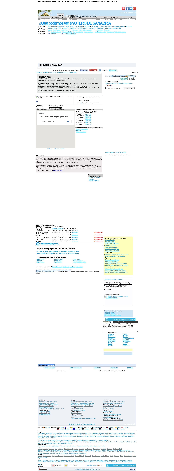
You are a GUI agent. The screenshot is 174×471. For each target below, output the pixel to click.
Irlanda (126, 433)
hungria (97, 435)
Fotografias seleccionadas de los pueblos (116, 272)
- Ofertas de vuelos (109, 312)
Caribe (122, 17)
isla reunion (59, 453)
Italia (122, 433)
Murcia (125, 344)
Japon (39, 460)
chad (56, 449)
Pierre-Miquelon (94, 440)
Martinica (40, 443)
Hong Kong (45, 460)
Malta (133, 435)
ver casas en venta (56, 32)
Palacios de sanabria (82, 129)
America (89, 17)
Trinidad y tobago (77, 442)
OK (68, 121)
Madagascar (82, 453)
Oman (95, 446)
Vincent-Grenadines (83, 440)
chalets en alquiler (73, 253)
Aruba (75, 440)
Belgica (111, 433)
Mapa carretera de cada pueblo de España (82, 403)
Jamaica (44, 442)
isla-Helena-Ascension (49, 453)
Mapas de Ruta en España (112, 260)
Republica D (111, 427)
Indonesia (61, 461)
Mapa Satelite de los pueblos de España (116, 263)
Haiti (135, 442)
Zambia (127, 450)
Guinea (76, 449)
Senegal (60, 449)
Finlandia (76, 435)
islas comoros (130, 451)
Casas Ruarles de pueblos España (48, 404)
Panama (113, 429)
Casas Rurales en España (112, 249)
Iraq (70, 446)
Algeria (71, 449)
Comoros (122, 451)
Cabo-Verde (96, 449)
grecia (86, 435)
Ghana (116, 450)
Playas (108, 19)
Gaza (91, 446)
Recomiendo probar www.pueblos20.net (115, 286)
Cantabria (110, 338)
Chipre (46, 435)
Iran (67, 446)
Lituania (55, 433)
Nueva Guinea (47, 456)
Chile (68, 427)
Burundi (109, 451)
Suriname (59, 440)
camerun (51, 449)
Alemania (95, 433)
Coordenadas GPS (70, 33)
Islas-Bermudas (97, 442)
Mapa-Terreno (91, 28)
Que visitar (87, 26)
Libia (118, 451)
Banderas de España (44, 413)
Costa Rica (126, 427)
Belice (53, 440)
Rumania (78, 433)
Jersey (47, 437)
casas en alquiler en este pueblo (58, 251)
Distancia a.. (100, 28)
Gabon (92, 450)
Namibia (81, 450)
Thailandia (52, 460)
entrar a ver (88, 114)
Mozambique (74, 450)
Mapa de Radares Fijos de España (112, 406)
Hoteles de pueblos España (46, 403)
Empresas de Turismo (77, 415)
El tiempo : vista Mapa (77, 408)
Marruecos (121, 450)
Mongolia (86, 460)
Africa (130, 17)
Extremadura (126, 341)
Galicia (110, 342)
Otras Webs (100, 30)
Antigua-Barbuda (87, 442)
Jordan (63, 446)
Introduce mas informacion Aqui (45, 271)
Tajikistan (92, 461)
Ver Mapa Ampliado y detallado (56, 149)
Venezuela (89, 427)
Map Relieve (108, 28)
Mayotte (40, 453)
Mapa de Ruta (117, 28)
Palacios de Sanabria (90, 112)
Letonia (74, 436)
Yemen (68, 450)
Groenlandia (53, 436)
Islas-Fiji (40, 457)
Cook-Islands (128, 456)
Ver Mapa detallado (57, 228)
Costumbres (116, 26)
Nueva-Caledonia (69, 456)
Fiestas (102, 26)
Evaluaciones (114, 367)
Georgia (46, 436)
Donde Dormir (69, 26)
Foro (80, 30)
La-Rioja (125, 342)
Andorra (128, 435)
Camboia (67, 461)
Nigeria (61, 451)
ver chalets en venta (100, 32)
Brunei (99, 446)
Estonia (71, 435)
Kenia (65, 451)
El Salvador (122, 429)
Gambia (97, 450)
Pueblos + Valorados (76, 367)
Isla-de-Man (124, 436)
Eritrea (104, 451)
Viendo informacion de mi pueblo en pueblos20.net (118, 284)
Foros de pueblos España (46, 407)
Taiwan (70, 460)
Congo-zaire (109, 450)
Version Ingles (58, 465)
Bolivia (119, 427)
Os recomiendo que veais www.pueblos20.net (116, 282)
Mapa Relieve (40, 262)
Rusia (69, 436)
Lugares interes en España (112, 250)
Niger (56, 451)
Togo (63, 450)
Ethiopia (102, 450)
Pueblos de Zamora (55, 72)
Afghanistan (100, 460)
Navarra (110, 345)
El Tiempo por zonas (111, 297)
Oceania (105, 17)
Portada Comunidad (49, 367)
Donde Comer (60, 26)
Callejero (79, 19)
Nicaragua (78, 429)
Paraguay (86, 429)
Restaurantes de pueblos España (48, 401)
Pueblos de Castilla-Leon (69, 72)
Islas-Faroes (41, 437)
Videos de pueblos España (46, 406)
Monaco (61, 433)
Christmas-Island (101, 461)
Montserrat (64, 443)
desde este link (57, 170)
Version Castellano (72, 465)
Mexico (62, 427)
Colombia (75, 427)
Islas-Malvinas (48, 443)
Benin (114, 451)
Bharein (74, 446)
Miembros (130, 367)
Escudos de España (44, 411)
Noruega (66, 433)
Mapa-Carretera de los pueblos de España (116, 265)
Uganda (59, 450)
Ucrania (123, 435)
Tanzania (53, 450)
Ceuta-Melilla (111, 341)
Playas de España (110, 240)
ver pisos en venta (78, 32)
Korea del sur (113, 460)
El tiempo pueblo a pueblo (78, 410)
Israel (83, 446)
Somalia (66, 449)
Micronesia (88, 456)
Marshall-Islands (79, 456)
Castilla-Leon (111, 339)
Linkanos (106, 30)
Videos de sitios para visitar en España (115, 270)
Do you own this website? (47, 121)
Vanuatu (116, 456)
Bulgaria (131, 433)
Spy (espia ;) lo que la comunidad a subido (116, 254)
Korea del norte (122, 460)
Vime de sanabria (81, 132)
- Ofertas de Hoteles (109, 313)
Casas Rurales (79, 26)
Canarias (125, 337)
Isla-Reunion (88, 451)
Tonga (45, 457)
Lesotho (104, 449)
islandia (112, 436)
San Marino (85, 433)
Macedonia (80, 436)
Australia (40, 456)
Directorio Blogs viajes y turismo (112, 414)
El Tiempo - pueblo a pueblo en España (117, 296)
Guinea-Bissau (97, 451)
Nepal (72, 461)
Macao (113, 461)
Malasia (129, 460)
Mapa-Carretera (81, 28)
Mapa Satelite (72, 28)
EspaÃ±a (47, 427)
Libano (79, 446)
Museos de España (110, 241)
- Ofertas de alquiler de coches (112, 315)
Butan (57, 460)
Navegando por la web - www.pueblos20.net (116, 285)
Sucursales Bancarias (128, 19)
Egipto (70, 451)
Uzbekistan (93, 460)
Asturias (110, 335)
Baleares (125, 335)
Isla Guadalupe (104, 440)
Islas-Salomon (96, 456)
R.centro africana (49, 451)
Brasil (49, 440)
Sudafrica (109, 449)
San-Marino (93, 436)
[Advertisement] (87, 48)
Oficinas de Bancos (76, 413)
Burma (108, 461)
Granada (105, 442)
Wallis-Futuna (105, 456)
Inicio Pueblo (51, 26)
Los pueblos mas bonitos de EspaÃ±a (51, 19)
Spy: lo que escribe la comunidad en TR (114, 401)
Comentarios (97, 367)
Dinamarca (58, 435)
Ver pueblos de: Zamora (55, 107)
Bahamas (50, 442)
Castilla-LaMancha (128, 338)
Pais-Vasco (126, 345)
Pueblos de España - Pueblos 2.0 (45, 68)
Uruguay (95, 429)
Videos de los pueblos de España (114, 269)
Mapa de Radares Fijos (79, 262)
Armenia (99, 436)
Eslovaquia (65, 435)
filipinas (106, 460)
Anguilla (70, 443)
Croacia (51, 435)
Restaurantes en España (111, 247)
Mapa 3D (50, 28)
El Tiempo (129, 26)
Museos (102, 19)
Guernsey (52, 437)
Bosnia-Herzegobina (114, 435)
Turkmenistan (79, 461)
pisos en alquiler (88, 32)
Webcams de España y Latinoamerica (115, 256)
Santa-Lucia (56, 443)
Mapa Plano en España (111, 261)
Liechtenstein (48, 433)
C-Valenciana (111, 337)
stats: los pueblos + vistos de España (113, 403)
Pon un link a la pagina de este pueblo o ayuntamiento (67, 267)
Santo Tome (81, 451)
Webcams (53, 33)
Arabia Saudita (46, 446)
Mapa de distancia (78, 260)
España (64, 17)
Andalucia (111, 334)
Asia (97, 17)
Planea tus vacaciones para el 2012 (113, 420)
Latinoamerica (73, 17)
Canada (44, 440)
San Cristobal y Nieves (126, 442)
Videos (50, 30)
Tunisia (66, 453)
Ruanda (81, 449)
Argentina (97, 427)
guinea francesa (73, 453)
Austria (106, 433)
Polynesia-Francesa (57, 456)
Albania (101, 433)
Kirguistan (86, 461)
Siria (87, 446)
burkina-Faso (88, 449)
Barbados (56, 442)
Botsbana (45, 449)
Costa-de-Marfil (117, 449)
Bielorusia (40, 436)
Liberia (39, 450)
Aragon (125, 334)
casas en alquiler (67, 32)
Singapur (75, 460)
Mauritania (41, 451)
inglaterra (117, 433)
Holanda (91, 435)
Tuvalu (111, 456)
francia (82, 435)
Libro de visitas (87, 30)
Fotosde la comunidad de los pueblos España (51, 408)
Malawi (75, 451)
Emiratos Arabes (55, 446)
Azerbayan (106, 436)
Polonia (59, 436)
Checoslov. (41, 435)
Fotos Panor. (56, 30)
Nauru (134, 456)
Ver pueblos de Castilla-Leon (57, 105)
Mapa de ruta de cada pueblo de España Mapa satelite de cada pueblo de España (82, 405)
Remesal (78, 130)
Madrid (110, 344)
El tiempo (69, 19)
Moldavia (130, 436)
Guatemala (105, 429)
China (80, 460)
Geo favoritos (94, 26)
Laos (122, 461)
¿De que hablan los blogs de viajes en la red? (83, 418)
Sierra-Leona (46, 450)
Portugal (72, 433)
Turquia (65, 436)
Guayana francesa (68, 440)
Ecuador (62, 429)
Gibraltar (117, 436)
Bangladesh (63, 460)
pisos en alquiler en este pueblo (46, 253)
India (130, 461)
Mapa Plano (57, 28)
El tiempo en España (110, 245)
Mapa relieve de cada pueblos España (81, 401)
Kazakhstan (41, 433)
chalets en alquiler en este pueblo (116, 32)
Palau (121, 456)
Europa (81, 17)
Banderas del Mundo (44, 414)
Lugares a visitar (91, 19)
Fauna (123, 26)
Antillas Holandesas (65, 442)
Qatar (39, 446)
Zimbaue (87, 450)
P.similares (75, 30)
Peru (81, 427)
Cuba (103, 427)
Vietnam (40, 461)
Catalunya (126, 339)
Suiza (90, 433)
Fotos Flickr (64, 30)
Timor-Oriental (47, 461)
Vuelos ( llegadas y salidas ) (111, 417)
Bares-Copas (108, 26)
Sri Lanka (54, 461)
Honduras (69, 429)
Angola (40, 449)
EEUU (39, 440)
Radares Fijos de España (112, 243)
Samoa (126, 461)
